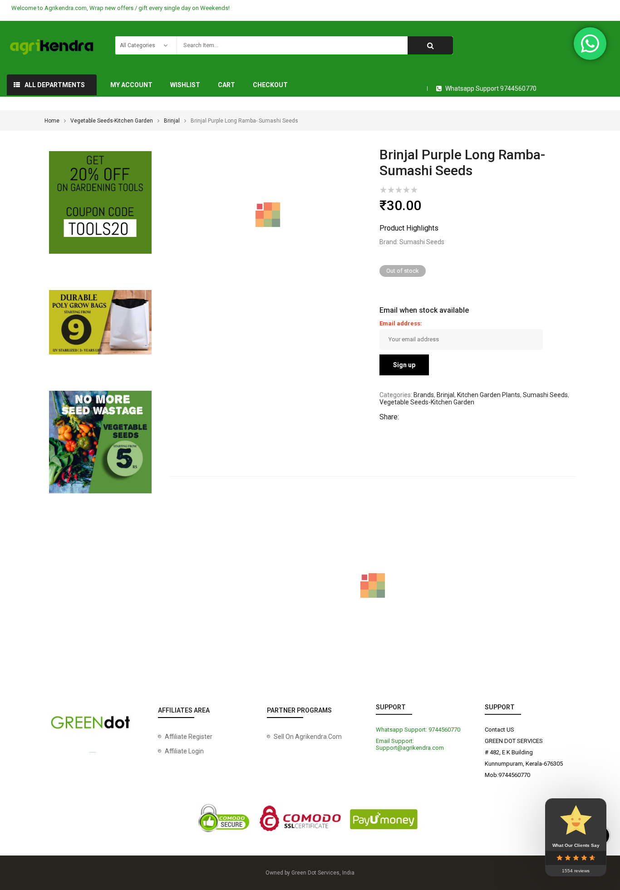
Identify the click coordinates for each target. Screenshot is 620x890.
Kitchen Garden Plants (488, 394)
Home (51, 121)
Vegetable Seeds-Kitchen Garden (111, 121)
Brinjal (172, 121)
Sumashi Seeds (545, 394)
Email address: (400, 323)
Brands (423, 394)
